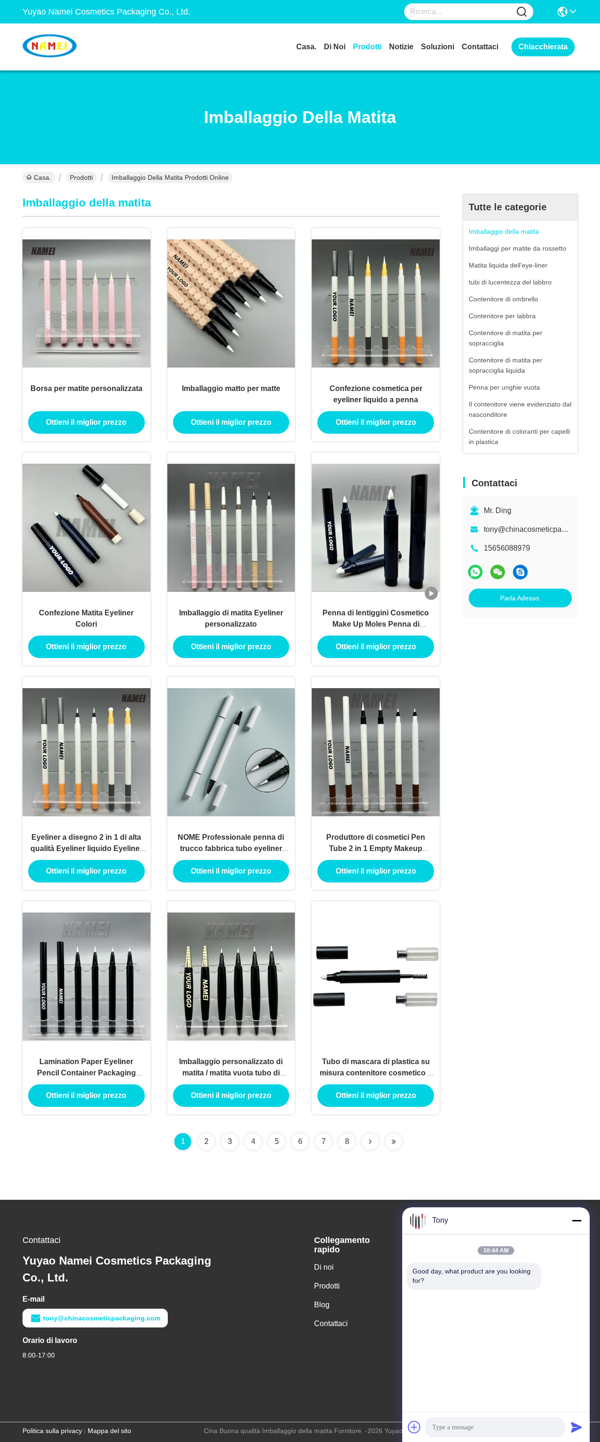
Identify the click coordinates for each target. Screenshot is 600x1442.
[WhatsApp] (475, 572)
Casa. (306, 47)
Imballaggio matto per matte (231, 388)
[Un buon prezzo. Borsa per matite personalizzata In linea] (86, 302)
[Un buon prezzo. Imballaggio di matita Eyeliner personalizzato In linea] (231, 527)
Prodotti (367, 47)
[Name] (521, 12)
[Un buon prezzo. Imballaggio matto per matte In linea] (231, 302)
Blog (322, 1305)
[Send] (576, 1427)
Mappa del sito (109, 1430)
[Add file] (414, 1427)
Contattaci (480, 47)
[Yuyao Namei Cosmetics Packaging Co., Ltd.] (74, 47)
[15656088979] (520, 572)
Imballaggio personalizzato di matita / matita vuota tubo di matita (231, 1073)
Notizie (401, 47)
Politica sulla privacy (52, 1430)
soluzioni (437, 47)
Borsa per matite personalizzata (86, 388)
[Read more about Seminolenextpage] (370, 1141)
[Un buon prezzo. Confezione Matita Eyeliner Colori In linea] (86, 527)
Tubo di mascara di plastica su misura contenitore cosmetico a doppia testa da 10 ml (376, 1073)
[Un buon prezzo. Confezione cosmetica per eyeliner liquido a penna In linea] (376, 302)
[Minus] (576, 1220)
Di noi (334, 47)
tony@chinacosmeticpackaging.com (101, 1318)
